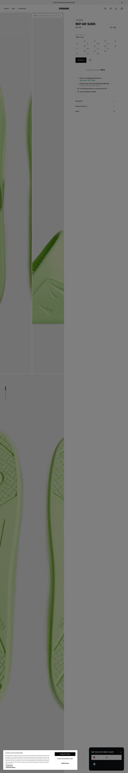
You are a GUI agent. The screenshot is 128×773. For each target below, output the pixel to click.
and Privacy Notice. (11, 767)
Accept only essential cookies (65, 758)
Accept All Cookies (65, 754)
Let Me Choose (65, 763)
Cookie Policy (9, 765)
